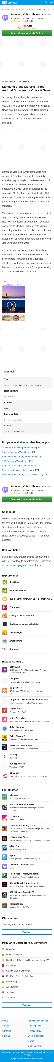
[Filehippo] (9, 2)
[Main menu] (51, 2)
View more (27, 932)
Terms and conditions (38, 1021)
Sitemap (6, 1036)
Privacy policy (34, 1031)
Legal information (36, 1036)
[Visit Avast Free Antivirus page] (27, 27)
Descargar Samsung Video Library (18, 470)
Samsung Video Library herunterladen (19, 457)
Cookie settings (35, 1046)
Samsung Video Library (30, 14)
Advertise (6, 1031)
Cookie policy (34, 1026)
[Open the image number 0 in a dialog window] (13, 300)
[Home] (3, 9)
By (24, 18)
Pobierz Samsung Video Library (17, 452)
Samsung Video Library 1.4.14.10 (17, 924)
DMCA (31, 1041)
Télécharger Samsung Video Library (19, 448)
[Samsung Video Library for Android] (5, 17)
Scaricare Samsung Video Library (17, 466)
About (5, 1021)
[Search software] (46, 2)
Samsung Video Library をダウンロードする (22, 475)
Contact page (16, 565)
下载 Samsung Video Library (15, 461)
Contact (5, 1026)
